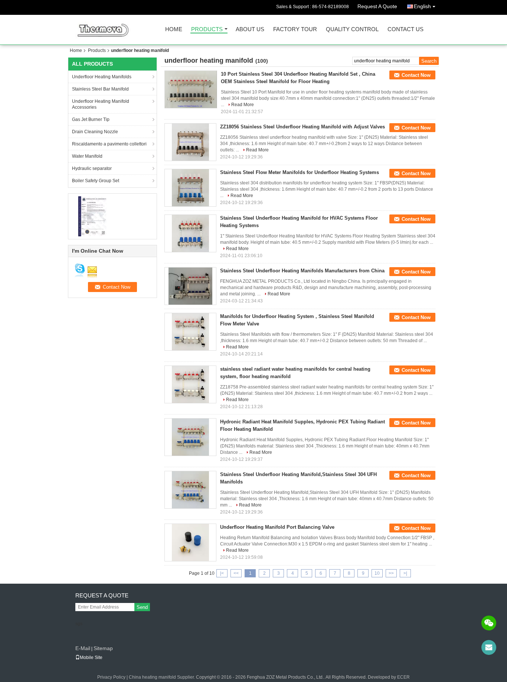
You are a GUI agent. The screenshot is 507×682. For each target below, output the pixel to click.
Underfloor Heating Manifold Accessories (100, 104)
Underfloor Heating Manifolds (101, 76)
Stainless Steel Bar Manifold (100, 89)
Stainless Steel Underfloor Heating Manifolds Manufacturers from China (302, 270)
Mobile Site (91, 657)
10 (377, 573)
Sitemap (103, 648)
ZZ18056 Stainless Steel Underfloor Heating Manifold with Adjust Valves (302, 126)
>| (405, 573)
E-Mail (82, 648)
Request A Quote (377, 6)
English (422, 6)
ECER (403, 677)
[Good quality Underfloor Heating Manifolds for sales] (92, 216)
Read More (242, 104)
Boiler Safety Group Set (95, 180)
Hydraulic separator (92, 168)
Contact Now (416, 75)
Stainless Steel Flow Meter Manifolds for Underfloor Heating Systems (299, 172)
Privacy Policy (111, 677)
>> (391, 573)
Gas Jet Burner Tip (90, 119)
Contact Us (405, 29)
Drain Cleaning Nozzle (95, 131)
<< (236, 573)
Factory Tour (295, 29)
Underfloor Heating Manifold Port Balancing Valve (277, 527)
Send (142, 607)
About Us (250, 29)
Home (173, 29)
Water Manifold (87, 156)
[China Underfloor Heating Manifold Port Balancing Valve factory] (190, 542)
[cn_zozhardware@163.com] (488, 647)
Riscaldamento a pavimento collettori (109, 144)
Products (207, 29)
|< (222, 573)
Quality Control (352, 29)
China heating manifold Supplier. (162, 677)
